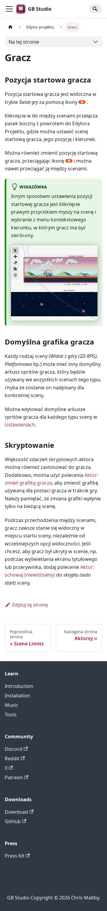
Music (11, 705)
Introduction (19, 686)
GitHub (13, 821)
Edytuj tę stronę (30, 604)
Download (16, 812)
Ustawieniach (20, 424)
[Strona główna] (10, 27)
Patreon (14, 777)
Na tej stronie (24, 42)
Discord (13, 749)
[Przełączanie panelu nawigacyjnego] (9, 8)
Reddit (12, 758)
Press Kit (14, 856)
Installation (17, 695)
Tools (11, 714)
